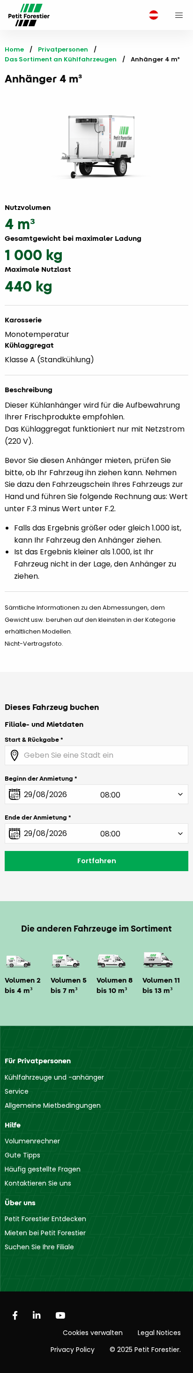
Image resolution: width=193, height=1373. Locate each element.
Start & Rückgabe (32, 739)
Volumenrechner (32, 1141)
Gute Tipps (22, 1155)
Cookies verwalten (93, 1332)
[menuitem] (151, 15)
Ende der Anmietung (36, 817)
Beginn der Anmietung (39, 778)
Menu (179, 15)
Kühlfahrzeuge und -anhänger (54, 1077)
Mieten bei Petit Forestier (45, 1233)
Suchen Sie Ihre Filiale (39, 1247)
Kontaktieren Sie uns (38, 1183)
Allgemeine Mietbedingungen (53, 1105)
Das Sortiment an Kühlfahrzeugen (61, 59)
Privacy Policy (73, 1349)
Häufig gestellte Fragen (43, 1169)
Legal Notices (159, 1332)
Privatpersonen (63, 49)
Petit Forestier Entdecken (45, 1219)
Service (17, 1091)
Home (14, 49)
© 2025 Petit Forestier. (145, 1349)
